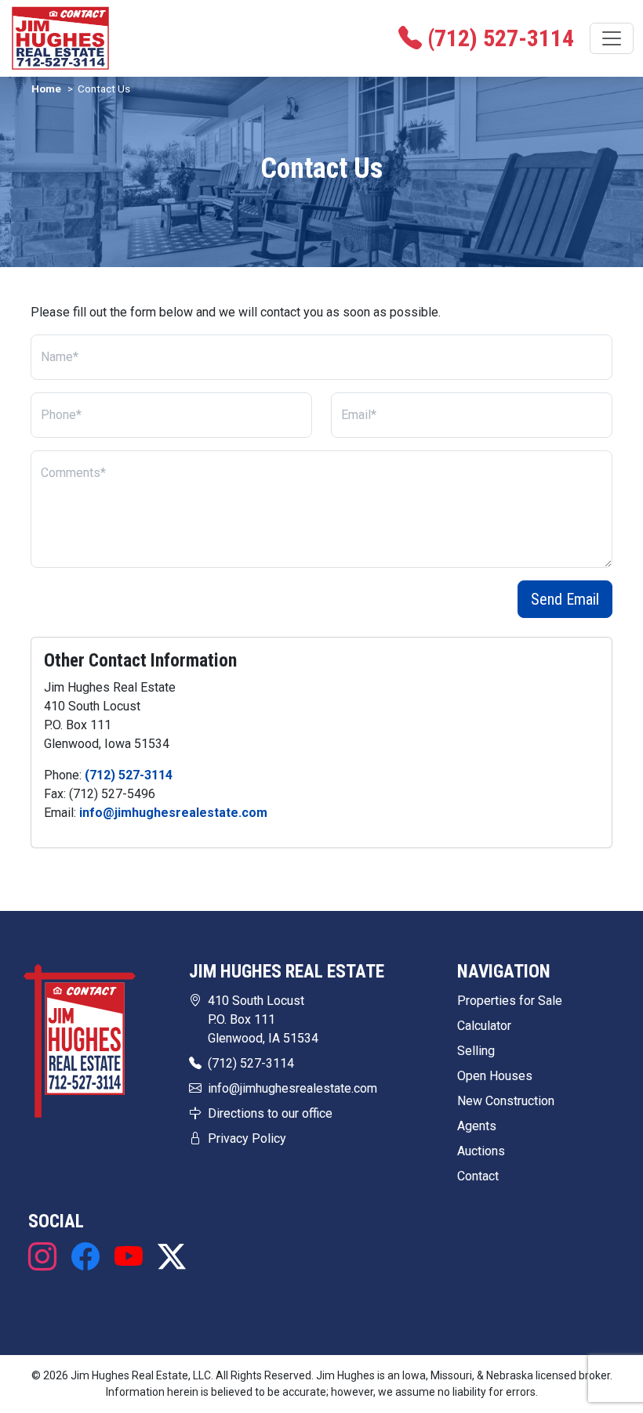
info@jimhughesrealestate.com (173, 812)
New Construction (505, 1100)
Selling (476, 1050)
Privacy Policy (247, 1138)
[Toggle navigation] (612, 38)
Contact (478, 1176)
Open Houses (494, 1075)
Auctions (481, 1151)
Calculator (484, 1025)
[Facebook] (85, 1257)
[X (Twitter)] (168, 1257)
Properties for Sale (509, 1000)
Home (46, 88)
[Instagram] (46, 1257)
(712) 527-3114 (129, 775)
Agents (476, 1125)
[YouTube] (128, 1257)
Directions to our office (270, 1113)
